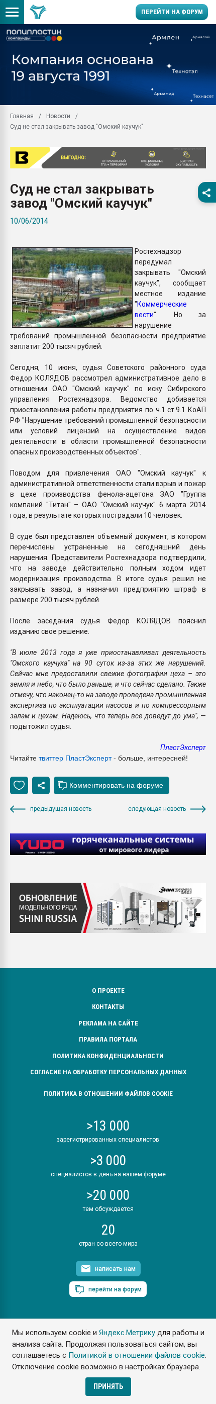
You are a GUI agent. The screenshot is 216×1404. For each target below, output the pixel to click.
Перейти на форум (172, 12)
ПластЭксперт (183, 747)
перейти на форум (115, 1289)
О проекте (108, 990)
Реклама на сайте (108, 1023)
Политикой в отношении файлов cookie (136, 1355)
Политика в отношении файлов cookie (108, 1093)
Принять (108, 1386)
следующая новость (157, 808)
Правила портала (108, 1039)
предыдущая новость (60, 808)
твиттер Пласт (62, 758)
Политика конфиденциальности (108, 1056)
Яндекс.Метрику (127, 1332)
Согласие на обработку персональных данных (108, 1072)
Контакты (108, 1006)
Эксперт (98, 758)
